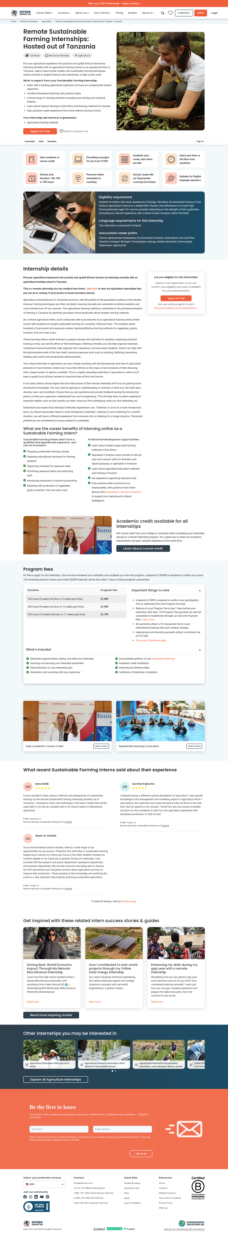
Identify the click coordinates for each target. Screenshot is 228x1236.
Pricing (119, 12)
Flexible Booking (132, 1183)
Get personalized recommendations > (176, 308)
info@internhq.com (83, 1183)
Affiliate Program (167, 1193)
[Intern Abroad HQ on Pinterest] (47, 1197)
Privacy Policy (166, 1202)
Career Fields (43, 12)
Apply (200, 13)
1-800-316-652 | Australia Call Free (91, 1202)
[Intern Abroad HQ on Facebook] (25, 1197)
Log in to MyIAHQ (132, 1202)
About (162, 1183)
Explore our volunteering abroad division (184, 1229)
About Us (147, 12)
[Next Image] (200, 1054)
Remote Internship (58, 55)
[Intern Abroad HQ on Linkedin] (36, 1197)
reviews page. (129, 901)
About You (81, 12)
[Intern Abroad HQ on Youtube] (42, 1197)
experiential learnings (163, 658)
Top (198, 141)
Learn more (148, 619)
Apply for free (40, 131)
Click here (91, 288)
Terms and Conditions (170, 1198)
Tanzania (35, 55)
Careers (163, 1188)
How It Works (101, 12)
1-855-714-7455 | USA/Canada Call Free (93, 1193)
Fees (41, 141)
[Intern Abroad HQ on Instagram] (30, 1197)
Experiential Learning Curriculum (123, 491)
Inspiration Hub (131, 1188)
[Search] (162, 12)
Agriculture (84, 55)
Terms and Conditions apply (151, 640)
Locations (63, 12)
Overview (30, 141)
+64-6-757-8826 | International (89, 1188)
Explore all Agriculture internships (55, 1079)
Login (214, 13)
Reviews (132, 12)
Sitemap (163, 1207)
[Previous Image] (28, 1054)
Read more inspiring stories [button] (51, 1015)
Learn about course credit (143, 548)
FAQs (126, 1193)
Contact (184, 13)
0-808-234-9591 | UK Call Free (88, 1198)
